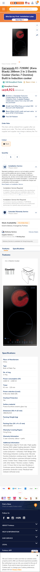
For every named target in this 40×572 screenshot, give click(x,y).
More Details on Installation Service (12, 184)
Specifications (18, 248)
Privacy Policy (16, 570)
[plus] (17, 157)
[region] (20, 562)
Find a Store (6, 504)
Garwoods (8, 68)
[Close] (37, 555)
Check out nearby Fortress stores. (12, 506)
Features (5, 248)
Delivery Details (33, 232)
